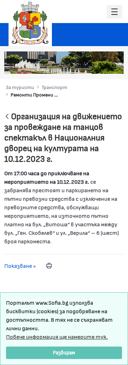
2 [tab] (78, 65)
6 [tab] (107, 65)
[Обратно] (7, 117)
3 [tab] (85, 65)
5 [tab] (100, 65)
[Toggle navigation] (114, 12)
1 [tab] (71, 65)
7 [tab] (114, 65)
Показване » (20, 265)
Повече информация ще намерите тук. (57, 336)
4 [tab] (93, 65)
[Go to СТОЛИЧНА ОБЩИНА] (30, 23)
